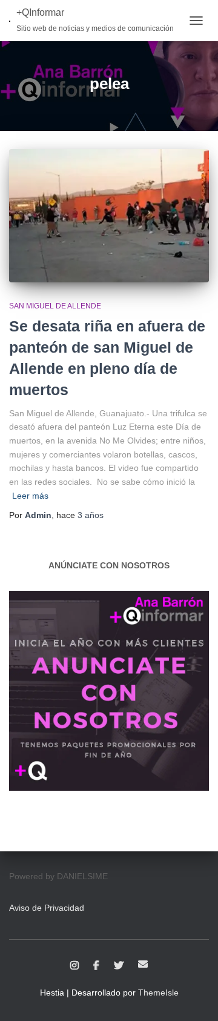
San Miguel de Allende (55, 306)
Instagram (74, 966)
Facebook (96, 966)
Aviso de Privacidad (46, 908)
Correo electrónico (143, 964)
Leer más (30, 496)
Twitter (119, 966)
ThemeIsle (158, 992)
